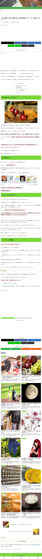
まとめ (19, 92)
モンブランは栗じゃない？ (21, 89)
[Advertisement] (21, 13)
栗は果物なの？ (19, 87)
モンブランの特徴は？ (20, 90)
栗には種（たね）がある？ (21, 85)
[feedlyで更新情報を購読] (11, 349)
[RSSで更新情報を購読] (31, 349)
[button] (27, 46)
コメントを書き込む (21, 541)
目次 (19, 83)
